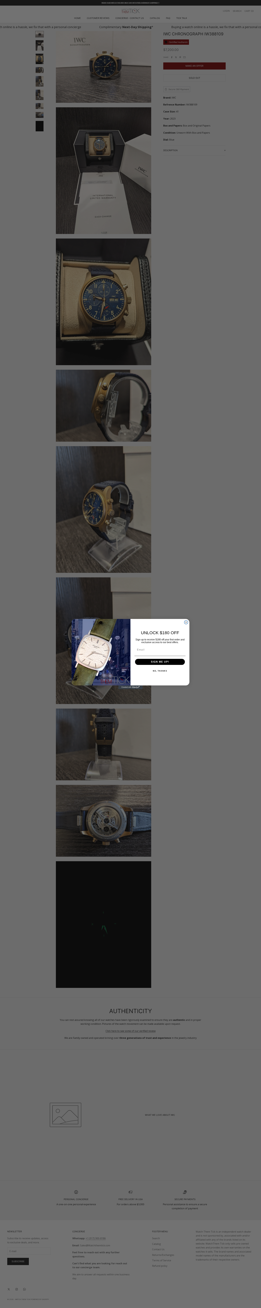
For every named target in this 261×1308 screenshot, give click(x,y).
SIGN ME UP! (160, 661)
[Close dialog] (186, 622)
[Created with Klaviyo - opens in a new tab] (130, 687)
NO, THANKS (160, 671)
